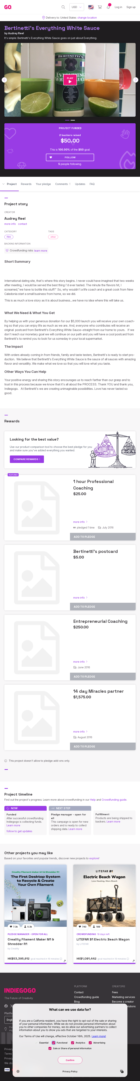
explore (94, 858)
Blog (77, 1001)
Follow (70, 157)
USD (74, 7)
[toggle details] (66, 962)
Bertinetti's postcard (95, 551)
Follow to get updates (19, 831)
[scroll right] (135, 80)
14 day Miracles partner (98, 691)
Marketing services (123, 997)
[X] (11, 1006)
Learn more (13, 825)
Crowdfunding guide (114, 799)
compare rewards (26, 459)
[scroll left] (4, 80)
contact (22, 223)
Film (9, 237)
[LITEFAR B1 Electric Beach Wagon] (104, 896)
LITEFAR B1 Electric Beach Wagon (103, 939)
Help (93, 799)
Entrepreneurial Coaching (100, 621)
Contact (78, 992)
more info (10, 223)
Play (70, 78)
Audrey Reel (16, 33)
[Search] (63, 7)
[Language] (91, 7)
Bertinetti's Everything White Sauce (52, 27)
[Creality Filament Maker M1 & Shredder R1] (35, 896)
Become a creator (123, 1001)
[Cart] (100, 7)
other (53, 237)
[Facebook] (6, 1006)
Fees (115, 992)
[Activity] (108, 7)
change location (87, 17)
